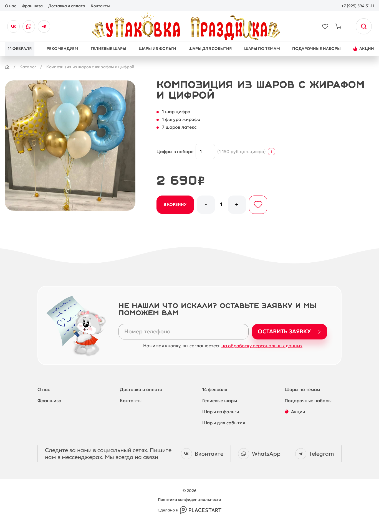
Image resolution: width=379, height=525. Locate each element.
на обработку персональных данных (261, 345)
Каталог (27, 66)
